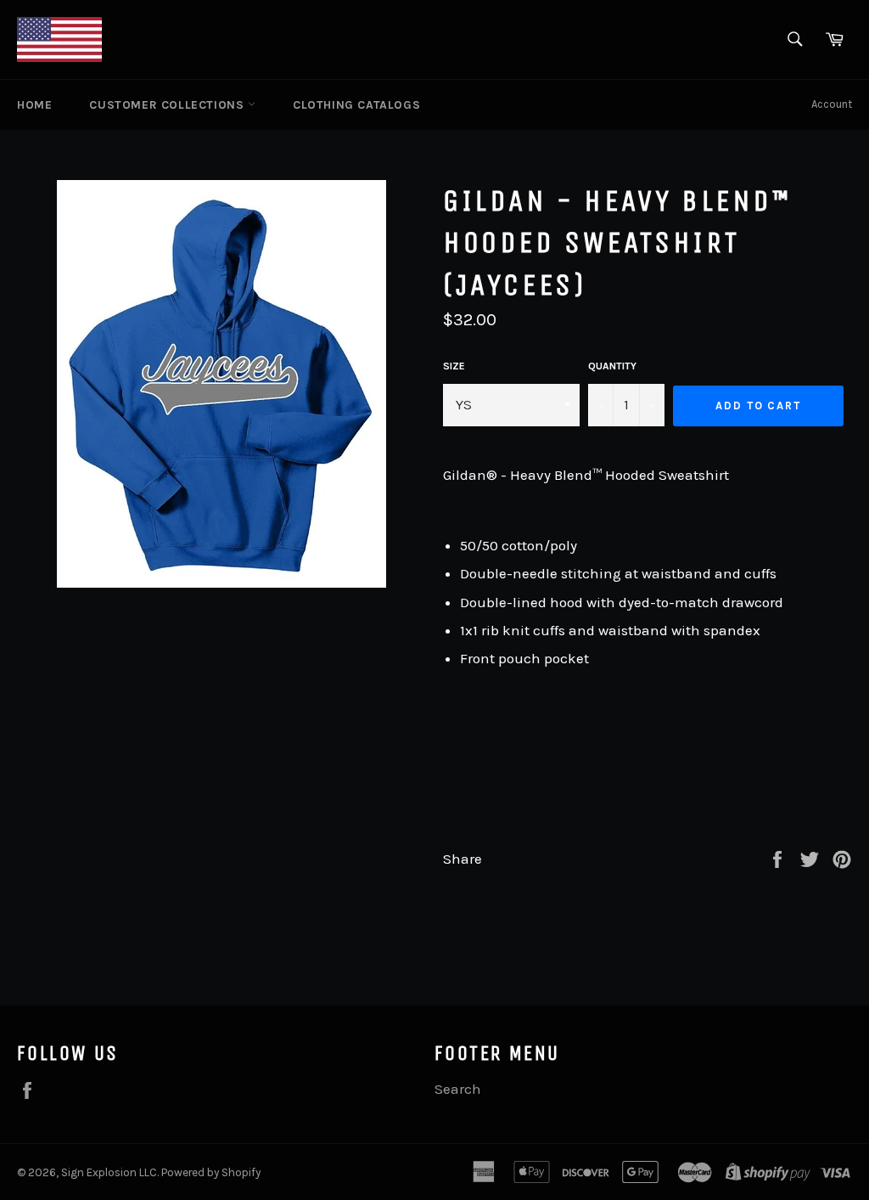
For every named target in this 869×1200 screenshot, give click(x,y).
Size (454, 366)
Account (831, 104)
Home (34, 105)
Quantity (612, 366)
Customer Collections (168, 105)
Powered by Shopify (211, 1172)
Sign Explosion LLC (109, 1172)
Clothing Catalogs (356, 105)
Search (457, 1088)
